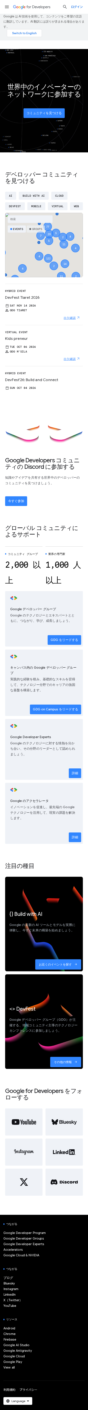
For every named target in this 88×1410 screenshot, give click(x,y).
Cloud (59, 196)
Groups (37, 229)
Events (18, 229)
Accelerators (13, 1250)
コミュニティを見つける (44, 113)
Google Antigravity (17, 1351)
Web (76, 206)
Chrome (9, 1334)
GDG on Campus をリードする (55, 709)
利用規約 (9, 1390)
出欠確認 (70, 318)
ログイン (77, 7)
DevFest (15, 206)
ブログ (8, 1278)
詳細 (75, 773)
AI (10, 196)
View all (9, 1367)
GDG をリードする (64, 640)
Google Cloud (14, 1356)
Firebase (9, 1339)
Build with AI (34, 196)
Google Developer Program (24, 1233)
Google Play (12, 1362)
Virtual (58, 206)
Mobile (36, 206)
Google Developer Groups (23, 1238)
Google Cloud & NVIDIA (21, 1255)
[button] (48, 254)
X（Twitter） (13, 1300)
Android (9, 1328)
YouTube (9, 1306)
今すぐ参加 (16, 501)
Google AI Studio (16, 1345)
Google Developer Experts (23, 1244)
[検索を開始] (64, 6)
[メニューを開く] (7, 7)
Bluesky (9, 1283)
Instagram (10, 1289)
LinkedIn (9, 1295)
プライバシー (28, 1390)
